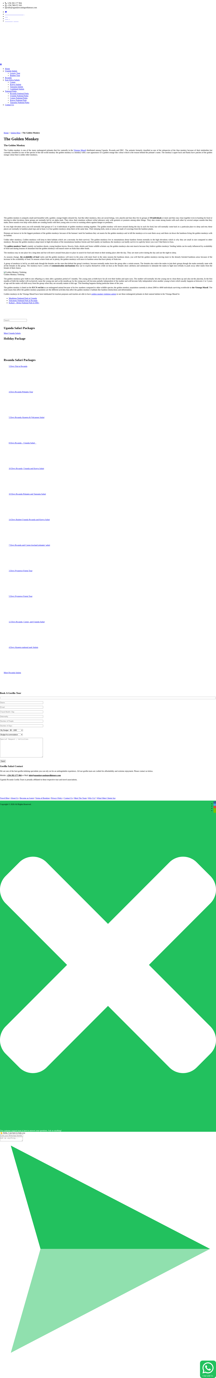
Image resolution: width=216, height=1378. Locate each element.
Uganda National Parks (19, 96)
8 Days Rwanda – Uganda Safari (22, 443)
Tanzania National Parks (19, 102)
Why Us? (92, 798)
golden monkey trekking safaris (103, 294)
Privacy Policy (56, 798)
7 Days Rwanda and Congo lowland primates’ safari (29, 545)
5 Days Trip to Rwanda (18, 366)
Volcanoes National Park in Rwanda (23, 300)
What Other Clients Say (106, 798)
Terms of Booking (42, 798)
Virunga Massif (80, 150)
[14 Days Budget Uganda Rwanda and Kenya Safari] (18, 531)
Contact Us (9, 105)
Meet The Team (80, 798)
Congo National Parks (19, 98)
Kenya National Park (18, 100)
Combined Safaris (17, 89)
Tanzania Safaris (16, 87)
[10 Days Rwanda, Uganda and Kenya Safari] (18, 480)
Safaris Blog (15, 133)
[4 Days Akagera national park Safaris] (18, 659)
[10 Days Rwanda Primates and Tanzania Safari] (18, 505)
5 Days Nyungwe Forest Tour (20, 596)
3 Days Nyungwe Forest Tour (20, 571)
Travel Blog (4, 798)
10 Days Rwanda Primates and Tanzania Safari (27, 494)
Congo (12, 82)
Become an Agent (27, 798)
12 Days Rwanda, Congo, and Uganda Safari (27, 622)
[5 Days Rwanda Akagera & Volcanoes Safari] (18, 429)
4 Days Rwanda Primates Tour (21, 392)
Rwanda (8, 78)
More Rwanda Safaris (12, 673)
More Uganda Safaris (12, 333)
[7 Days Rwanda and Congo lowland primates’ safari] (18, 557)
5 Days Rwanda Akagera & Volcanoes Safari (26, 417)
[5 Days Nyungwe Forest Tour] (18, 608)
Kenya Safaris (15, 84)
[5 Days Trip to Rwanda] (18, 378)
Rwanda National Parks (19, 93)
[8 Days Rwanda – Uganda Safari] (18, 454)
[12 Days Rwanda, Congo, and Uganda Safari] (18, 633)
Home (7, 69)
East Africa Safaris (12, 80)
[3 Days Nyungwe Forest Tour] (18, 582)
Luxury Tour (15, 73)
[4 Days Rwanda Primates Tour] (18, 403)
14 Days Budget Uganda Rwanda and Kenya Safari (29, 520)
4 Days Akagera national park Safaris (23, 647)
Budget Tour (15, 75)
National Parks (11, 91)
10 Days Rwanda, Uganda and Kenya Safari (26, 468)
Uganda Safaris (11, 71)
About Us (14, 798)
